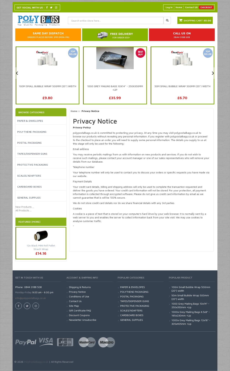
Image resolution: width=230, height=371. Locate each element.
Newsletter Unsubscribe (82, 319)
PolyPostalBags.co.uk (36, 361)
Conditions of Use (79, 296)
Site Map (74, 305)
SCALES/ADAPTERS (29, 175)
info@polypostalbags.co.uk (30, 298)
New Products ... (24, 206)
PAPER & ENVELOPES (30, 120)
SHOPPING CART (197, 20)
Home (179, 7)
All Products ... (23, 210)
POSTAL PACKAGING (29, 142)
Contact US (191, 7)
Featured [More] (29, 221)
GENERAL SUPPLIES (29, 197)
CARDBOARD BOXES (29, 186)
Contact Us (75, 301)
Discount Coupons (79, 315)
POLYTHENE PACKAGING (32, 131)
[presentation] (17, 73)
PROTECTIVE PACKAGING (32, 164)
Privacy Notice (77, 291)
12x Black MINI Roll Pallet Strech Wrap (41, 247)
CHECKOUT (206, 7)
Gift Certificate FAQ (80, 310)
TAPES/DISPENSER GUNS (32, 153)
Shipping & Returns (80, 287)
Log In (169, 7)
